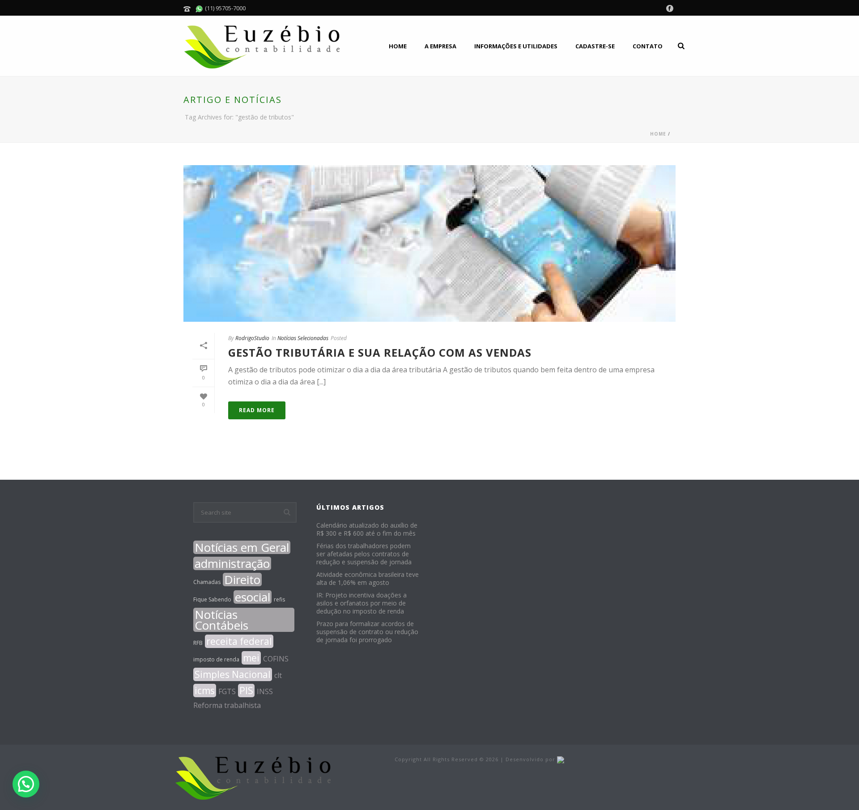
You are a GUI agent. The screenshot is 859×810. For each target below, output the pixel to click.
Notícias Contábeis (221, 620)
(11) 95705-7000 (225, 8)
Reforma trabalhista (227, 705)
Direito (242, 579)
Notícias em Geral (242, 547)
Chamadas (207, 582)
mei (251, 658)
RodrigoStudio (252, 338)
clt (278, 675)
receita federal (239, 641)
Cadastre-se (595, 46)
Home (398, 46)
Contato (648, 46)
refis (279, 599)
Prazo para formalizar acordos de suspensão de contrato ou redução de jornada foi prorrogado (367, 632)
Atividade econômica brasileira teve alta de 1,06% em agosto (367, 579)
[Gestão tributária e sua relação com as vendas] (429, 243)
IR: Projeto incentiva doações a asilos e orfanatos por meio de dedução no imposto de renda (361, 603)
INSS (265, 691)
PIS (246, 690)
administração (232, 563)
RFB (198, 643)
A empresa (440, 46)
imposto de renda (216, 659)
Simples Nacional (233, 674)
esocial (252, 597)
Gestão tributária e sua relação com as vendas (380, 352)
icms (205, 690)
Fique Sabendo (212, 599)
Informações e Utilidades (515, 46)
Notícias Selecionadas (302, 338)
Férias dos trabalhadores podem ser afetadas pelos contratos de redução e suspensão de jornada (364, 554)
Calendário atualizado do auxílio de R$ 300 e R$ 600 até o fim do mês (366, 529)
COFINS (276, 659)
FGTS (227, 691)
